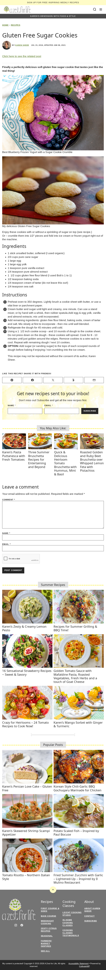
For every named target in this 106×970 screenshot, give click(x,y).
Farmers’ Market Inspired (46, 943)
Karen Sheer (22, 45)
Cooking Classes (69, 904)
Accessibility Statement (78, 963)
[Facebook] (22, 925)
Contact (89, 916)
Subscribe (90, 411)
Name (12, 405)
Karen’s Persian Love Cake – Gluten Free (27, 788)
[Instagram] (16, 925)
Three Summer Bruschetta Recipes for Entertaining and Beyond (38, 459)
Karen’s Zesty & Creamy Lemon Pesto (24, 628)
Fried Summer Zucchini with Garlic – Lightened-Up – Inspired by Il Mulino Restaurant (78, 878)
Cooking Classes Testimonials (71, 933)
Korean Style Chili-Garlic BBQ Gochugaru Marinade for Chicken (77, 788)
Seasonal (47, 936)
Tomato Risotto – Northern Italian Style (26, 877)
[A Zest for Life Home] (17, 9)
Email (48, 405)
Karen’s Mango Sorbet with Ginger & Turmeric (78, 724)
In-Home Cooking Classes (68, 922)
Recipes (15, 25)
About (89, 902)
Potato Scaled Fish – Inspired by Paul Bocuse (76, 832)
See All (45, 951)
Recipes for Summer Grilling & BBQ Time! (75, 628)
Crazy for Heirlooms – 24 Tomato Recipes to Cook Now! (25, 724)
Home (5, 25)
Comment (8, 500)
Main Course (48, 916)
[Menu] (101, 9)
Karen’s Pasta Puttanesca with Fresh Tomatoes (13, 455)
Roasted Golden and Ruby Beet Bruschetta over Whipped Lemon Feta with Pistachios (92, 461)
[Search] (95, 9)
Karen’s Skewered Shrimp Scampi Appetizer (26, 832)
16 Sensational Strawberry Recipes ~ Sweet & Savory (26, 672)
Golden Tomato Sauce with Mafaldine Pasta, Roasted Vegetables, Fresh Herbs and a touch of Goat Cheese (75, 676)
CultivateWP (84, 966)
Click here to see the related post (21, 56)
